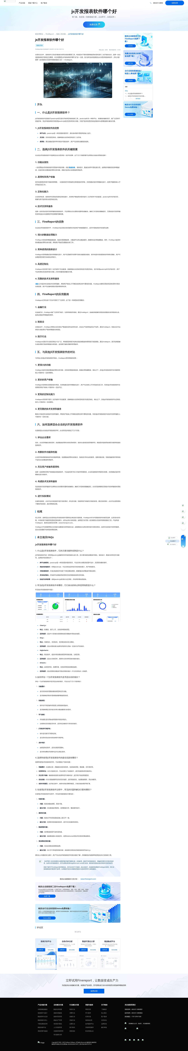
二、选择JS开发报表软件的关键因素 (135, 96)
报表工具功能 (61, 34)
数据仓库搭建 (58, 1009)
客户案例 (104, 1016)
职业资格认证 (89, 1031)
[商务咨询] (183, 541)
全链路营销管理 (58, 1031)
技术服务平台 (89, 1024)
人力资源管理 (58, 1027)
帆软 (37, 284)
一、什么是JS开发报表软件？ (134, 93)
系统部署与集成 (42, 1031)
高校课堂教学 (89, 1027)
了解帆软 (104, 1009)
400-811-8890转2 (137, 1013)
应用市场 (88, 1016)
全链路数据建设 (42, 1009)
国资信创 (72, 1031)
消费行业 (72, 1013)
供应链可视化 (58, 1024)
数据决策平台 (42, 1027)
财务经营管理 (58, 1016)
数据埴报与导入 (42, 1020)
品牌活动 (104, 1024)
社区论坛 (104, 1020)
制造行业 (72, 1009)
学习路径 (88, 1013)
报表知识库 (88, 1020)
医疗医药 (72, 1027)
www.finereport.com (88, 879)
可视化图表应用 (42, 1024)
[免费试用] (77, 607)
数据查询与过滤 (42, 1016)
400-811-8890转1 (137, 1009)
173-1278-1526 (136, 1016)
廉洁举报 (104, 1027)
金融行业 (72, 1016)
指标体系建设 (58, 1013)
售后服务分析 (58, 1034)
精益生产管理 (58, 1020)
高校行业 (72, 1020)
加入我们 (104, 1013)
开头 (126, 91)
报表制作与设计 (42, 1013)
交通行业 (72, 1024)
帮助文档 (88, 1009)
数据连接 (72, 167)
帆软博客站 (39, 34)
